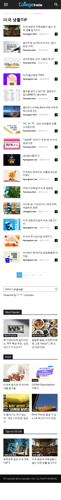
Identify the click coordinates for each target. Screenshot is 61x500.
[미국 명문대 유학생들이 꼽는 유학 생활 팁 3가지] (11, 31)
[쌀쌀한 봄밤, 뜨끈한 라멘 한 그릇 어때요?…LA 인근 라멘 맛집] (45, 328)
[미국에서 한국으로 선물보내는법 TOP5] (11, 176)
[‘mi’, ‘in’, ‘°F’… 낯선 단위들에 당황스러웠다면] (11, 128)
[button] (5, 4)
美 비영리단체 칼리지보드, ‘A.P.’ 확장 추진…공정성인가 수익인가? (15, 343)
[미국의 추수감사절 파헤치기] (11, 241)
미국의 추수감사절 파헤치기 (37, 236)
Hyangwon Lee (30, 79)
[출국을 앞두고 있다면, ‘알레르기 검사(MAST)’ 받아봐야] (11, 95)
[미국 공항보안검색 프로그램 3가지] (11, 224)
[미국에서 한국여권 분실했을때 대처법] (11, 257)
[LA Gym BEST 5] (11, 160)
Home (6, 13)
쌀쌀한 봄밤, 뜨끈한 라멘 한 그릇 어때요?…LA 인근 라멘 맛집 (45, 343)
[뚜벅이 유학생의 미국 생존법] (11, 192)
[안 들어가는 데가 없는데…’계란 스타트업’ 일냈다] (16, 403)
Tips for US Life (20, 13)
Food (6, 380)
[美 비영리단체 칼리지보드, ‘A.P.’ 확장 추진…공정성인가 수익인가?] (16, 328)
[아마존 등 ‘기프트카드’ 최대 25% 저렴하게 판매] (11, 208)
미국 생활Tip (38, 455)
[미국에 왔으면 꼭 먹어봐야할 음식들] (16, 373)
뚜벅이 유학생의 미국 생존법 (38, 188)
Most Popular (10, 335)
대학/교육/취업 (10, 455)
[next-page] (40, 275)
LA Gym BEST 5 (31, 155)
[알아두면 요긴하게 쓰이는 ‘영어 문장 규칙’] (11, 47)
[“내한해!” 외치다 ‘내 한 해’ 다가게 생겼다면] (11, 144)
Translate (28, 295)
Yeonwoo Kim (29, 50)
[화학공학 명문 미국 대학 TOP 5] (16, 447)
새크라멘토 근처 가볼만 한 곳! (38, 59)
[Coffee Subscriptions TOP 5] (45, 373)
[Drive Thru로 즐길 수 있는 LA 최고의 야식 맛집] (45, 403)
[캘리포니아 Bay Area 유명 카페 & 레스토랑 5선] (11, 111)
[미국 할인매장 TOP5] (11, 79)
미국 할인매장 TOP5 (33, 75)
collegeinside (29, 211)
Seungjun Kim (30, 34)
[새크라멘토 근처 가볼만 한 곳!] (11, 63)
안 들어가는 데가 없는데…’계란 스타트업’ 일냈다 (15, 418)
